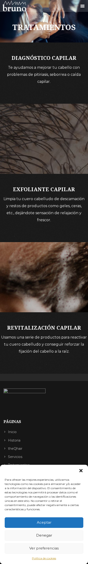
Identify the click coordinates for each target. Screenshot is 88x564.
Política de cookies (44, 558)
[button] (81, 470)
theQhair (15, 448)
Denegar (44, 535)
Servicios (15, 457)
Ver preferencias (44, 548)
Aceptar (44, 522)
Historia (14, 440)
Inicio (12, 432)
